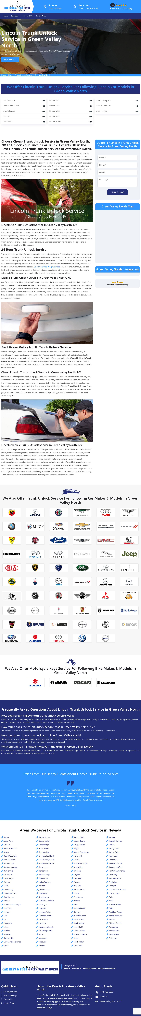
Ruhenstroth (79, 919)
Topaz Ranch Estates (117, 889)
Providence (78, 897)
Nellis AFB (78, 856)
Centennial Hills (10, 893)
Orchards (77, 871)
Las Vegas (43, 904)
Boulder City (9, 863)
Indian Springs (45, 882)
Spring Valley (114, 852)
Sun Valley (113, 874)
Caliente (7, 882)
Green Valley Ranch (46, 859)
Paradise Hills (79, 889)
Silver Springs (79, 930)
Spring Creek (114, 848)
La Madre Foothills (46, 901)
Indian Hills (43, 878)
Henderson (43, 871)
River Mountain (80, 915)
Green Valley (44, 852)
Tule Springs (114, 893)
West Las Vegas (115, 912)
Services (14, 16)
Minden (42, 945)
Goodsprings (44, 844)
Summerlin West (115, 867)
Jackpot (42, 886)
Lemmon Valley (45, 912)
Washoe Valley (115, 904)
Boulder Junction (10, 867)
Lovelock (42, 923)
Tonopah (112, 886)
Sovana (112, 837)
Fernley (7, 930)
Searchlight (78, 927)
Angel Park (8, 841)
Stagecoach (113, 856)
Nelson (77, 859)
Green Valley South (46, 863)
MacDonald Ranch (46, 927)
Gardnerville (9, 938)
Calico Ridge (8, 878)
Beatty (6, 852)
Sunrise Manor (115, 878)
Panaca (77, 882)
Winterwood (114, 934)
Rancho (77, 901)
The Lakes (113, 882)
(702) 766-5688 (10, 59)
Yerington (113, 938)
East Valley (8, 908)
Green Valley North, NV (111, 1001)
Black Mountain (10, 856)
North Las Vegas (80, 863)
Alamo (6, 837)
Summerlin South (116, 863)
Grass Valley (44, 848)
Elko (5, 915)
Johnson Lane (44, 889)
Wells (111, 908)
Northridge (78, 867)
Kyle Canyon (44, 897)
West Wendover (115, 915)
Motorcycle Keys (10, 995)
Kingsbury (43, 893)
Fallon (6, 927)
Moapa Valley (79, 844)
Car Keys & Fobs (17, 9)
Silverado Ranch (80, 934)
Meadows (42, 938)
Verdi (111, 901)
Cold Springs (9, 897)
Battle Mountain (10, 848)
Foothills (7, 934)
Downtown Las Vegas (12, 904)
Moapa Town (79, 841)
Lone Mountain (45, 915)
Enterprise (8, 923)
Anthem (7, 844)
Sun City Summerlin (117, 871)
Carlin (6, 886)
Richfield (77, 912)
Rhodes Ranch (79, 908)
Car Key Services (10, 992)
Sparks (111, 844)
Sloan (76, 938)
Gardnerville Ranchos (12, 942)
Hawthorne (43, 867)
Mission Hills (79, 837)
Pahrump (77, 878)
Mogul (76, 848)
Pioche (76, 893)
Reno (76, 904)
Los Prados (43, 919)
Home (5, 16)
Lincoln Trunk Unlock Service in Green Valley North (29, 75)
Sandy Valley (79, 923)
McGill (41, 934)
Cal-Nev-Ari (8, 874)
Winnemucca (114, 930)
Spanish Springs (115, 841)
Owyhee (77, 874)
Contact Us (27, 16)
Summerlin (113, 859)
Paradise (77, 886)
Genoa (6, 945)
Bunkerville (8, 871)
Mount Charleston (81, 852)
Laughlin (42, 908)
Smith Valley (79, 942)
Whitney (112, 919)
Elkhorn (7, 912)
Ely (5, 919)
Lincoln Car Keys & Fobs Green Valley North (99, 968)
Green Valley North (46, 856)
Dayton (7, 901)
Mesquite (42, 942)
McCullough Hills (45, 930)
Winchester (113, 927)
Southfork (78, 945)
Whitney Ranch (115, 923)
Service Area (41, 16)
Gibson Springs (45, 837)
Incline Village (44, 874)
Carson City (8, 889)
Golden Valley (44, 841)
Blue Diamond (9, 859)
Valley (111, 897)
